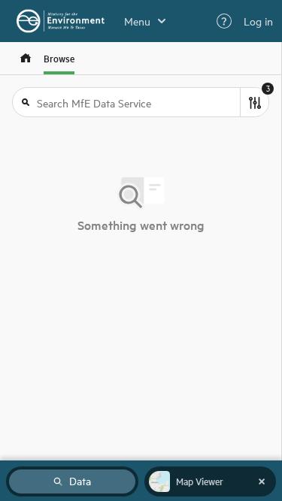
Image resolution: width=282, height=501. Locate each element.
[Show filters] (254, 102)
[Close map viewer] (262, 481)
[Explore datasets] (26, 58)
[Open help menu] (224, 21)
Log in (258, 21)
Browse (59, 58)
